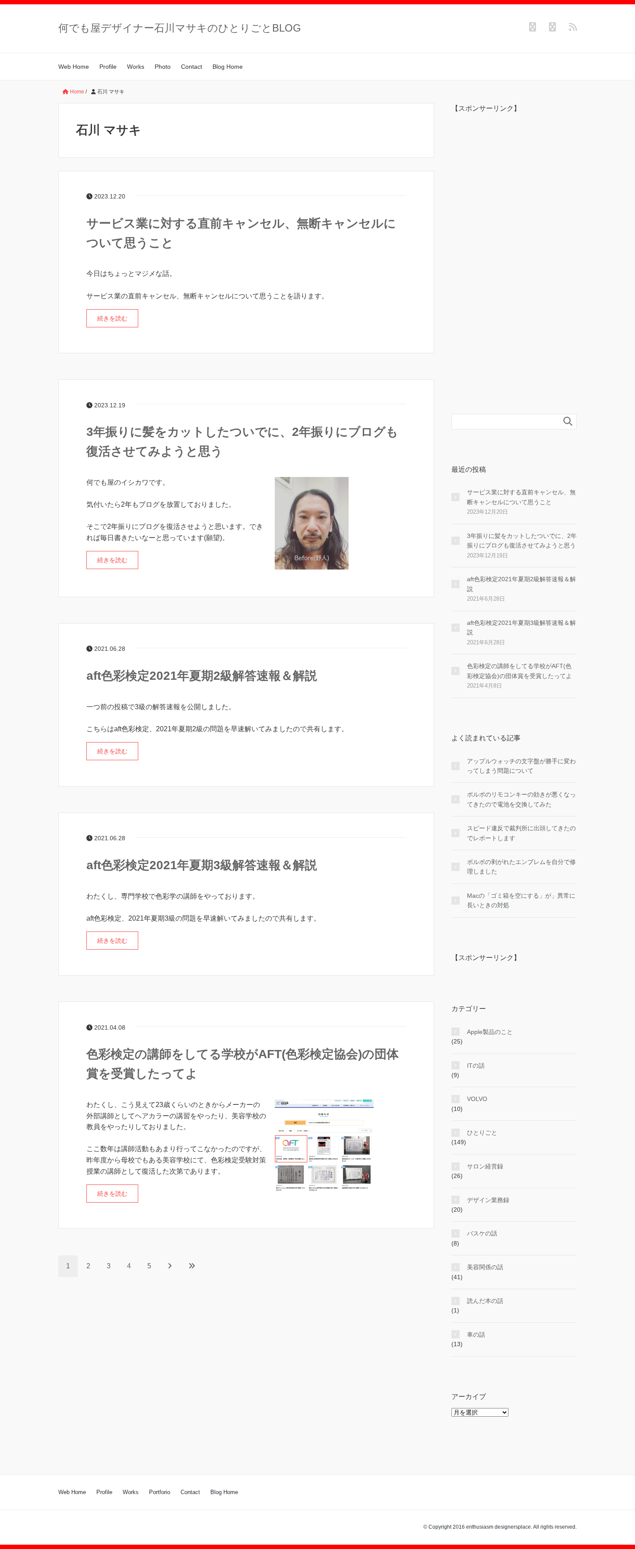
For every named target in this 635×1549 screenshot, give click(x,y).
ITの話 (476, 1065)
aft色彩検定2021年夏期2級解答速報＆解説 (201, 675)
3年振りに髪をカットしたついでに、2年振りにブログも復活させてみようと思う (522, 540)
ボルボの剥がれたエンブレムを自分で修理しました (521, 866)
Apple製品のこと (490, 1031)
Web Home (73, 66)
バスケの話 (482, 1233)
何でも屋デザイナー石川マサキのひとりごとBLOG (179, 28)
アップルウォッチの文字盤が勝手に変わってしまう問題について (521, 766)
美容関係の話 (485, 1267)
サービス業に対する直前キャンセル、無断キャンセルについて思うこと (521, 497)
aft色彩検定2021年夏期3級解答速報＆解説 (201, 865)
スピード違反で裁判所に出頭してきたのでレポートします (521, 833)
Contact (191, 66)
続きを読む (112, 318)
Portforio (159, 1492)
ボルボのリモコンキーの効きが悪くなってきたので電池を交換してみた (521, 799)
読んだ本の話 (485, 1300)
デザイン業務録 (488, 1200)
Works (135, 66)
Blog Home (228, 66)
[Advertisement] (514, 249)
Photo (163, 66)
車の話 (476, 1334)
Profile (108, 66)
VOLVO (477, 1098)
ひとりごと (482, 1132)
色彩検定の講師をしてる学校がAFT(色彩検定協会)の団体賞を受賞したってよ (519, 670)
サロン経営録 (485, 1166)
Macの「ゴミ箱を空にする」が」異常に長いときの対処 (521, 900)
